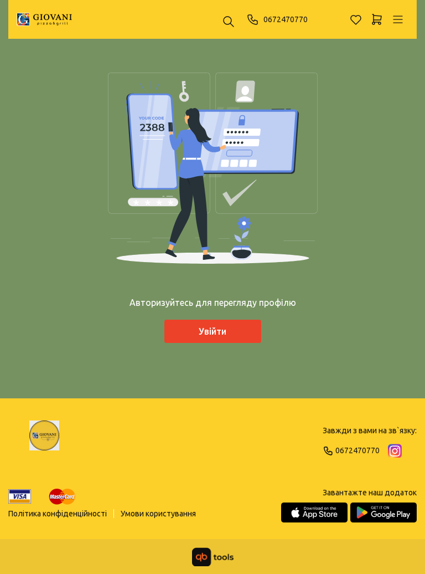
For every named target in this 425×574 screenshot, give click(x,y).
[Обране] (355, 19)
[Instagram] (395, 451)
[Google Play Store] (383, 512)
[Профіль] (398, 19)
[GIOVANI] (44, 19)
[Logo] (44, 440)
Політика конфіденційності (57, 513)
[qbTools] (212, 557)
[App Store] (314, 512)
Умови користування (158, 513)
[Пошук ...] (228, 22)
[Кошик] (376, 19)
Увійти (212, 331)
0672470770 (285, 19)
